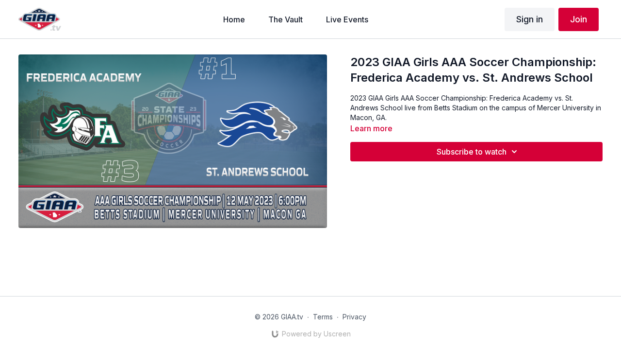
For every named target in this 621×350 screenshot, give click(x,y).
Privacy (354, 317)
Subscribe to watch (472, 152)
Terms (323, 317)
